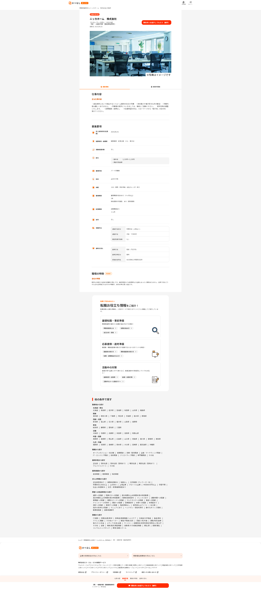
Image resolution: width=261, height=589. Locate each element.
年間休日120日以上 (100, 484)
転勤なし (124, 482)
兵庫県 (111, 433)
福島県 (142, 410)
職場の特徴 (133, 578)
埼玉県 (120, 416)
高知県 (158, 439)
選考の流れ (143, 578)
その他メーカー (112, 520)
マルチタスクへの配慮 (135, 500)
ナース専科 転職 (127, 565)
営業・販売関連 (132, 453)
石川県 (111, 421)
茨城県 (128, 416)
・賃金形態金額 (117, 162)
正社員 (95, 463)
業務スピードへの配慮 (115, 500)
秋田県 (126, 410)
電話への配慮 (151, 500)
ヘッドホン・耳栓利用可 (134, 507)
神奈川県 (104, 416)
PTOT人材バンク (104, 568)
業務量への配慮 (98, 500)
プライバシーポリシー (98, 572)
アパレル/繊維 (98, 520)
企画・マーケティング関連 (150, 453)
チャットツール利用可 (101, 502)
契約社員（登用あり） (118, 463)
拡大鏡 (152, 505)
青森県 (103, 410)
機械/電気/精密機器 (114, 525)
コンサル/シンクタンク (101, 528)
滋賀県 (126, 433)
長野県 (134, 421)
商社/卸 (147, 525)
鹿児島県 (143, 444)
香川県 (142, 439)
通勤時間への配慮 (157, 497)
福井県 (119, 421)
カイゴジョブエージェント (100, 565)
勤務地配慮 (97, 510)
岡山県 (111, 439)
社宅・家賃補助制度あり (117, 487)
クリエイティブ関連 (127, 455)
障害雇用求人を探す (89, 540)
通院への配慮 (98, 495)
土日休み (113, 484)
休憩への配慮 (141, 502)
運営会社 (81, 572)
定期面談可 (129, 502)
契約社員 (104, 463)
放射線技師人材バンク (153, 565)
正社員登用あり (98, 482)
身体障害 (96, 474)
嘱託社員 (133, 463)
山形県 (134, 410)
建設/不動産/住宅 (127, 520)
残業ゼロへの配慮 (112, 495)
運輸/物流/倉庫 (155, 520)
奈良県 (119, 433)
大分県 (126, 444)
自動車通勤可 (109, 510)
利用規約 (116, 572)
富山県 (103, 421)
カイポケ (141, 568)
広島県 (119, 439)
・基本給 (115, 159)
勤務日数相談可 (128, 497)
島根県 (103, 439)
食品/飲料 (157, 518)
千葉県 (112, 416)
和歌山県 (135, 433)
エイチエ (114, 568)
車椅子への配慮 (111, 505)
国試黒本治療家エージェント (127, 568)
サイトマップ (130, 572)
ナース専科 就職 (115, 565)
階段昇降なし (125, 505)
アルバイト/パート (100, 466)
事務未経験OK (112, 482)
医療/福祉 (156, 525)
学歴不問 (162, 484)
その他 (151, 455)
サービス (127, 523)
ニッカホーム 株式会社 (103, 540)
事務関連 (120, 453)
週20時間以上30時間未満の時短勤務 (106, 497)
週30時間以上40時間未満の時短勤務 (135, 495)
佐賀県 (103, 444)
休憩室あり (153, 502)
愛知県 (111, 427)
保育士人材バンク (139, 565)
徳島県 (134, 439)
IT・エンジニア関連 (100, 455)
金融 (102, 525)
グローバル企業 (134, 484)
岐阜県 (95, 427)
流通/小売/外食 (141, 520)
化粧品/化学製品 (145, 518)
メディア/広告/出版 (114, 523)
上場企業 (123, 484)
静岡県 (103, 427)
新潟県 (95, 421)
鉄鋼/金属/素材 (106, 518)
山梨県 (126, 421)
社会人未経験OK (99, 487)
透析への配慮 (98, 505)
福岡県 (95, 444)
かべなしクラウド (151, 568)
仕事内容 (117, 578)
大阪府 (95, 433)
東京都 (95, 416)
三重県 (119, 427)
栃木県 (136, 416)
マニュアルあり (116, 507)
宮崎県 (134, 444)
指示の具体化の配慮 (100, 507)
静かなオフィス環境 (153, 507)
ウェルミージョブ (84, 565)
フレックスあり (142, 497)
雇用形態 (125, 578)
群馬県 (144, 416)
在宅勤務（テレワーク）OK (140, 482)
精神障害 (105, 474)
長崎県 (111, 444)
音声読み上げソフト (140, 505)
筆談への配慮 (117, 502)
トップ (80, 540)
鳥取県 (95, 439)
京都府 (103, 433)
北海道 (95, 410)
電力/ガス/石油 (98, 523)
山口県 (126, 439)
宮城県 (119, 410)
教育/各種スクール (119, 528)
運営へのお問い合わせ (149, 572)
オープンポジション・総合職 (103, 453)
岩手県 (111, 410)
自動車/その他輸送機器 (132, 525)
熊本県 (119, 444)
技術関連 (114, 455)
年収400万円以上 (149, 484)
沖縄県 (152, 444)
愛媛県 (150, 439)
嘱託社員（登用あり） (147, 463)
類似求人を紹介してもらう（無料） (156, 22)
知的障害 (115, 474)
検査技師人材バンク (168, 565)
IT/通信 (95, 518)
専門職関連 (142, 455)
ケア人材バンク (92, 568)
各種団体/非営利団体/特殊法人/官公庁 (147, 523)
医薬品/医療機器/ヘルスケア (125, 518)
